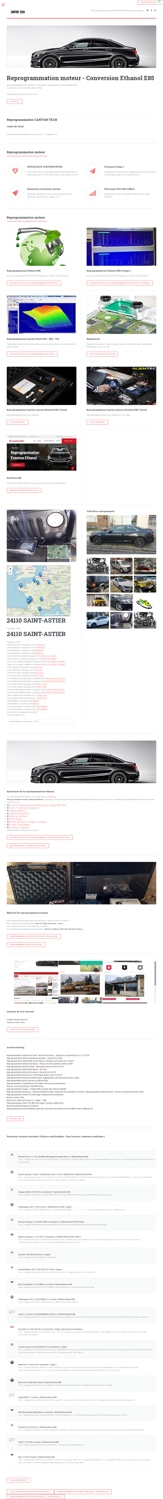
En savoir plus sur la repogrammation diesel (32, 354)
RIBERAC (36, 701)
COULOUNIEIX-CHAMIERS (55, 661)
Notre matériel (17, 422)
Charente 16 (23, 808)
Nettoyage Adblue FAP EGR (102, 354)
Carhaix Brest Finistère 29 (19, 813)
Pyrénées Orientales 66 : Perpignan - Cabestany (27, 822)
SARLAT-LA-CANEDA (49, 656)
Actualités (15, 1119)
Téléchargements (18, 1480)
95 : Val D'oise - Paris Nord (19, 827)
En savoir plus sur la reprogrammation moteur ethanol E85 (40, 837)
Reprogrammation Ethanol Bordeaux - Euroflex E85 (83, 1491)
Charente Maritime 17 (17, 810)
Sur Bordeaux (50, 796)
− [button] (10, 572)
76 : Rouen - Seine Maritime (19, 824)
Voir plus (14, 101)
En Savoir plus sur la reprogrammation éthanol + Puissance (120, 283)
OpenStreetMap (57, 615)
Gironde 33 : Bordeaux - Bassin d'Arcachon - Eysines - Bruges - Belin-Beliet (37, 805)
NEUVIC (35, 712)
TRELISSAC (39, 667)
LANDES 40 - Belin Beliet (18, 816)
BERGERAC (40, 650)
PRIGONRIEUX (42, 706)
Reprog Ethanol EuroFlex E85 (24, 490)
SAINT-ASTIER (41, 684)
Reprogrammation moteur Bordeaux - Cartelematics (36, 1496)
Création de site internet (22, 1029)
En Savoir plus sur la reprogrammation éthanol (34, 283)
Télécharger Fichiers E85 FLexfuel (29, 845)
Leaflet (47, 615)
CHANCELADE (42, 695)
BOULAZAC (39, 673)
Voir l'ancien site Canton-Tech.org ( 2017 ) (30, 1491)
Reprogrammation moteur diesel (26, 944)
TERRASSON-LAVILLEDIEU (55, 678)
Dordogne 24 (34, 808)
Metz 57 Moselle (15, 819)
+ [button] (10, 568)
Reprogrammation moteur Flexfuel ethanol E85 (34, 936)
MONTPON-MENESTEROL (55, 690)
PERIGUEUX (40, 645)
